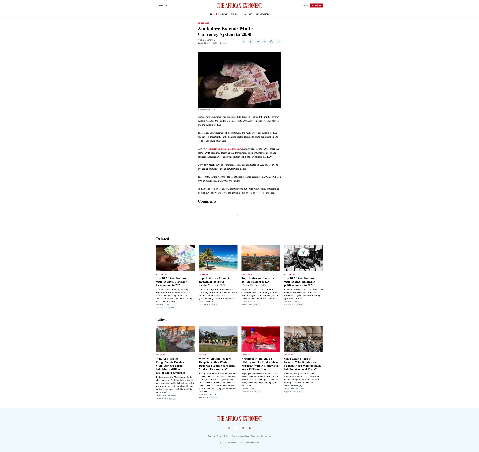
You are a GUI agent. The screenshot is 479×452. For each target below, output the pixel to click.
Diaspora (248, 14)
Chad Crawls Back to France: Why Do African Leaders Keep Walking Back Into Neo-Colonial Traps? (302, 363)
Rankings (235, 14)
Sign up (211, 436)
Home (212, 14)
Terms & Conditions (240, 436)
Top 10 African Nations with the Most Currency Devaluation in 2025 (171, 281)
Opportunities (262, 14)
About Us (255, 436)
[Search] (166, 5)
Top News (222, 14)
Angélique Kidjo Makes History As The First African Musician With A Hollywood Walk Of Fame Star (260, 363)
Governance (203, 23)
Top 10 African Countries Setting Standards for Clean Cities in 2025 (257, 281)
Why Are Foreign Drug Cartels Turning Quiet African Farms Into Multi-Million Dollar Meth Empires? (170, 365)
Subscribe (316, 5)
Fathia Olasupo (163, 305)
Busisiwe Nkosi (248, 389)
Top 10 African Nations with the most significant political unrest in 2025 (299, 281)
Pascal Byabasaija (206, 40)
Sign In (305, 5)
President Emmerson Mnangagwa (225, 148)
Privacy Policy (223, 436)
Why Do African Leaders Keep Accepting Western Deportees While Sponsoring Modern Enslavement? (217, 363)
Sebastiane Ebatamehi (166, 395)
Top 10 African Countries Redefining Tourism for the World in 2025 (215, 281)
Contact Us (266, 436)
